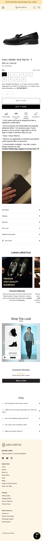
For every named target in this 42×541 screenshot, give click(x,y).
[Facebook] (3, 458)
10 (4, 79)
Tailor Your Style (7, 486)
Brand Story (5, 475)
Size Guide (36, 70)
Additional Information (8, 234)
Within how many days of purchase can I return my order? (19, 411)
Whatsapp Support (7, 519)
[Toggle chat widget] (36, 535)
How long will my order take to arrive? (16, 403)
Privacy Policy (6, 504)
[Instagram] (12, 458)
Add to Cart (21, 100)
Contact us (5, 513)
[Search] (34, 8)
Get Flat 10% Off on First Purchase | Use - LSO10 (21, 2)
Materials (5, 222)
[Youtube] (7, 458)
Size (21, 70)
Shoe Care (5, 228)
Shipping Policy (6, 498)
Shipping (4, 216)
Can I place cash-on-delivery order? (16, 424)
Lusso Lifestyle (10, 533)
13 (23, 79)
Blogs (3, 480)
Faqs (3, 478)
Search (4, 469)
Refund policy (6, 495)
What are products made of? (14, 431)
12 (17, 79)
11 (11, 79)
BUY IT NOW (21, 107)
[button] (17, 359)
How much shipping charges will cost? (16, 418)
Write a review (21, 381)
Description (5, 210)
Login (3, 467)
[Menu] (3, 7)
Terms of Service (7, 501)
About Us (5, 472)
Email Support (6, 521)
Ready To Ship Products (9, 483)
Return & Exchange (8, 516)
